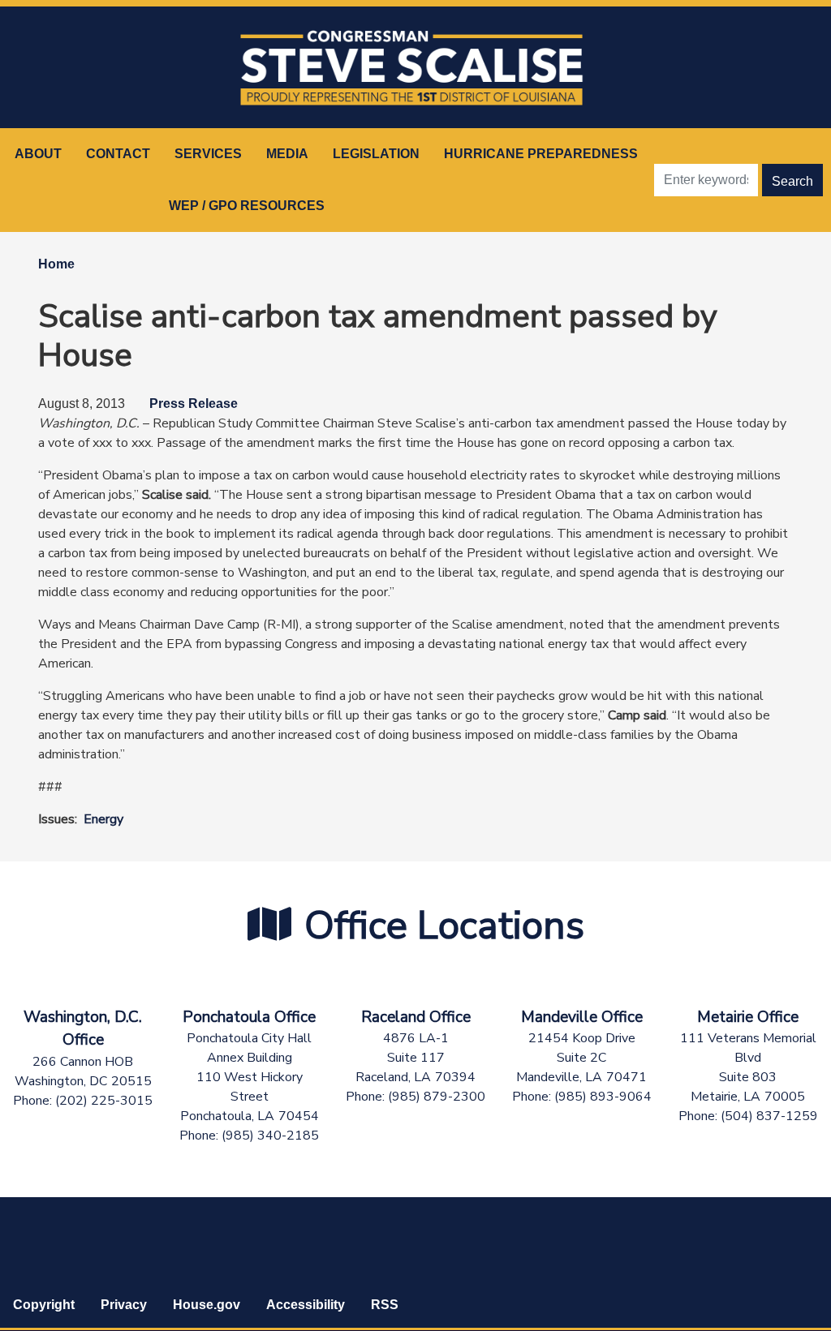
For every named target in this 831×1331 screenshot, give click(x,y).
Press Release (193, 403)
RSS (384, 1304)
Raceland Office (416, 1017)
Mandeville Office (582, 1017)
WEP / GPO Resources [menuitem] (247, 206)
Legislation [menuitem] (376, 154)
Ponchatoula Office (249, 1017)
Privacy (124, 1304)
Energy (103, 819)
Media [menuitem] (287, 154)
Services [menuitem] (208, 154)
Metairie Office (748, 1017)
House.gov (206, 1304)
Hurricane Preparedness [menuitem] (541, 154)
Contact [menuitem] (118, 154)
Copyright (44, 1304)
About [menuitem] (38, 154)
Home (56, 264)
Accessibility (305, 1304)
